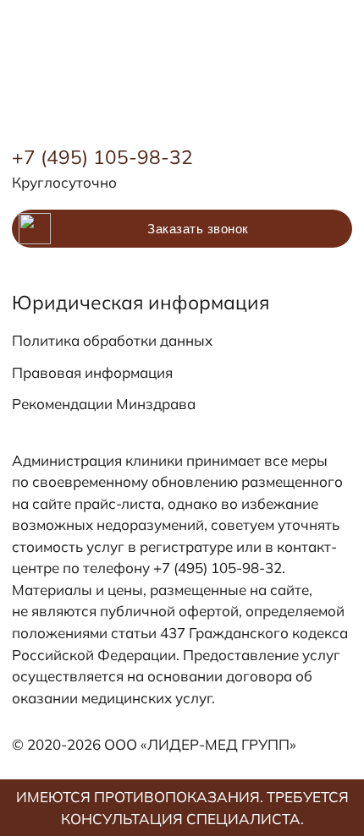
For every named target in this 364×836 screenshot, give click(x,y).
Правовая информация (92, 372)
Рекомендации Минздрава (104, 404)
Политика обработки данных (112, 340)
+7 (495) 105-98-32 (102, 157)
